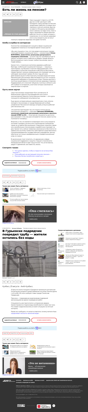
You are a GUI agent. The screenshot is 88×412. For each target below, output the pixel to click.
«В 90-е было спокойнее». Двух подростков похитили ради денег (74, 233)
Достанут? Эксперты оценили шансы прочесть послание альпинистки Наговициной (75, 245)
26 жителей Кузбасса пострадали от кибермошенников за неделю (19, 346)
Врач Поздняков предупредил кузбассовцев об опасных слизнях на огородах (46, 352)
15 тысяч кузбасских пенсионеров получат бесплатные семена (19, 200)
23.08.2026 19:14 (6, 228)
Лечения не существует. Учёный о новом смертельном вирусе (74, 239)
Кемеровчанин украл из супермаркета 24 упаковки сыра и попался (46, 347)
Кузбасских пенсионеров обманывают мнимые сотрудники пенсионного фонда (19, 195)
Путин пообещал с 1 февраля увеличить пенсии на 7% (17, 189)
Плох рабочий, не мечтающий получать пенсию (32, 154)
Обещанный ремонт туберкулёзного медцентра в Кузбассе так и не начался (17, 352)
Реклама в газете (39, 380)
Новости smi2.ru (8, 223)
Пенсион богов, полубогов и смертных (29, 156)
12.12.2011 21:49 (6, 7)
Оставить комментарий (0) (44, 162)
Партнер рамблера (31, 405)
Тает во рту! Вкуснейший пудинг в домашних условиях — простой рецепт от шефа (74, 256)
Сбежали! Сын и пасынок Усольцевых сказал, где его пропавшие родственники (75, 262)
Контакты (18, 380)
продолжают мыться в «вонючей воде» (25, 313)
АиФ (13, 278)
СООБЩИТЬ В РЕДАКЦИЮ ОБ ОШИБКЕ (25, 382)
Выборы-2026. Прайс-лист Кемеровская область (59, 380)
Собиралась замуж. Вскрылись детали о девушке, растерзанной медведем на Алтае (74, 251)
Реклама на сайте (28, 380)
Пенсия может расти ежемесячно (46, 193)
